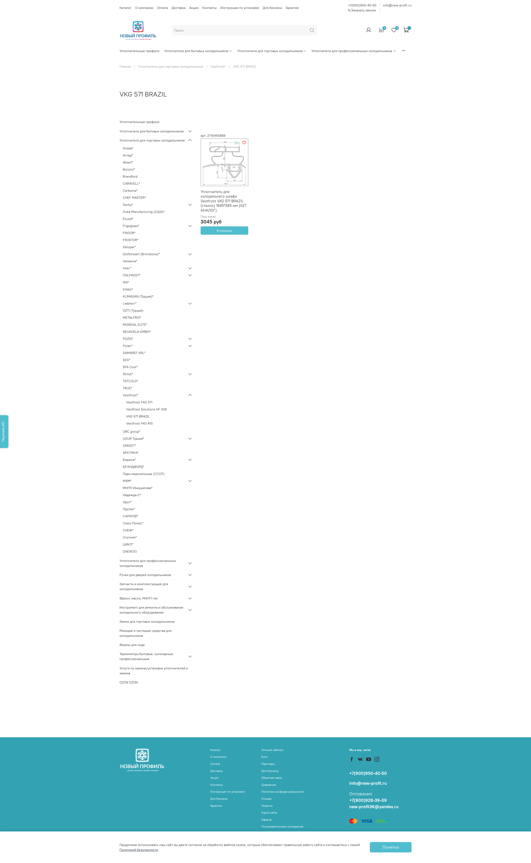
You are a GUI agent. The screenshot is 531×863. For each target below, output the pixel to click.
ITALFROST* (131, 275)
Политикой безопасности (138, 850)
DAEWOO (130, 551)
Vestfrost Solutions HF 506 (146, 409)
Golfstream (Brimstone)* (141, 254)
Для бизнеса (272, 8)
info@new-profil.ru (397, 5)
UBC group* (131, 431)
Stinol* (128, 374)
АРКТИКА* (131, 452)
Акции (194, 8)
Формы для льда (132, 645)
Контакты (209, 8)
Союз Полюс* (133, 523)
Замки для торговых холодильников (146, 621)
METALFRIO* (132, 317)
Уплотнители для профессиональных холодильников (351, 51)
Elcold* (128, 219)
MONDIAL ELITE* (135, 324)
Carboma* (130, 190)
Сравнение (268, 785)
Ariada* (128, 148)
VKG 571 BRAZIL (138, 416)
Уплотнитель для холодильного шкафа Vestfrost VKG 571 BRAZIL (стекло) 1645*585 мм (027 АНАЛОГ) (223, 201)
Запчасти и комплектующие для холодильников (143, 586)
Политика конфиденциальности (282, 791)
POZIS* (128, 339)
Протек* (129, 509)
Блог (264, 757)
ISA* (126, 282)
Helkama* (130, 261)
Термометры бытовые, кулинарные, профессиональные (146, 656)
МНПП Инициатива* (137, 488)
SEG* (126, 360)
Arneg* (128, 155)
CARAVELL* (131, 183)
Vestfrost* (218, 66)
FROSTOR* (130, 240)
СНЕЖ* (128, 530)
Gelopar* (129, 247)
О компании (144, 8)
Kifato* (128, 289)
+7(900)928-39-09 (368, 800)
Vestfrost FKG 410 (139, 423)
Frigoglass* (131, 226)
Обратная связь (271, 778)
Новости (267, 806)
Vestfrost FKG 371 (139, 402)
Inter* (127, 268)
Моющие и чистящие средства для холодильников (145, 633)
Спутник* (130, 537)
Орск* (127, 502)
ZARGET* (129, 445)
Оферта (266, 819)
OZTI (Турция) (133, 310)
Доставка (178, 8)
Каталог (125, 8)
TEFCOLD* (130, 381)
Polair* (128, 346)
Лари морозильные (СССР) (143, 474)
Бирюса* (129, 460)
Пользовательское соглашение (282, 826)
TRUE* (127, 388)
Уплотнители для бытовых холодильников (196, 51)
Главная (125, 66)
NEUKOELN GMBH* (137, 332)
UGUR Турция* (133, 438)
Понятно (390, 847)
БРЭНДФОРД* (133, 467)
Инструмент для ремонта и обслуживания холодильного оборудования (151, 609)
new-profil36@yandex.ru (373, 806)
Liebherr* (129, 303)
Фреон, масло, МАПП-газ (138, 598)
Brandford (130, 176)
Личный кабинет (272, 750)
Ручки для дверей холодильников (145, 575)
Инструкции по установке (239, 8)
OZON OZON (128, 682)
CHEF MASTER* (134, 197)
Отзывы (266, 799)
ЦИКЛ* (128, 544)
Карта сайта (269, 812)
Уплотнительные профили (139, 51)
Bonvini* (129, 169)
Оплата (162, 8)
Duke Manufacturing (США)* (144, 212)
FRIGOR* (129, 233)
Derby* (128, 205)
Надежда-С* (132, 495)
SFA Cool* (130, 367)
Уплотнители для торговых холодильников (269, 51)
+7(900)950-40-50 (362, 5)
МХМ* (127, 481)
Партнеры (268, 764)
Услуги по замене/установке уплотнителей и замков (153, 670)
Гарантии (292, 8)
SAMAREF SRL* (134, 353)
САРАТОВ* (130, 516)
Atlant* (128, 162)
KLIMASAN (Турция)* (138, 296)
